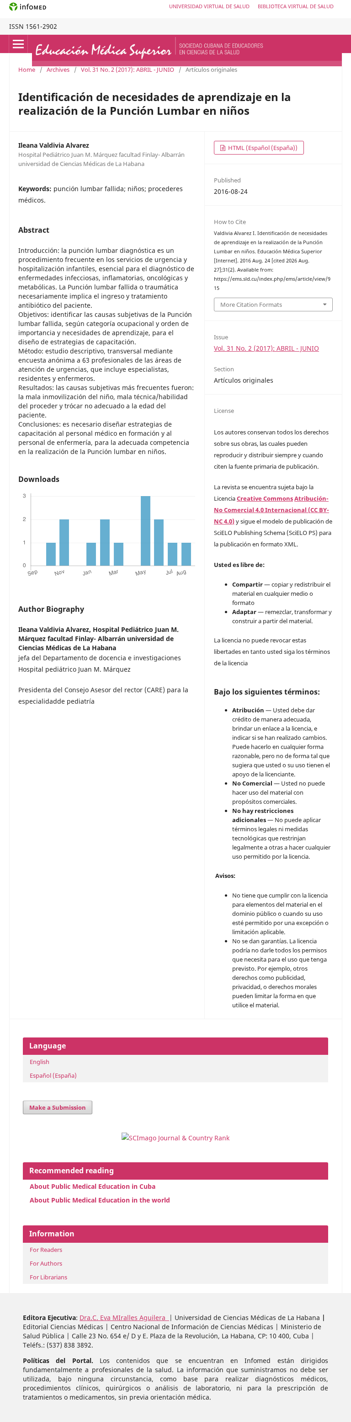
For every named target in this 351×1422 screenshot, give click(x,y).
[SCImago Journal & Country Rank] (175, 1137)
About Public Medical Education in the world (100, 1200)
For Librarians (48, 1277)
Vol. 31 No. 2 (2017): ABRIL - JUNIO (127, 69)
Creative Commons (265, 498)
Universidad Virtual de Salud (209, 6)
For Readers (46, 1250)
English (39, 1062)
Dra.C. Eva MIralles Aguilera (124, 1317)
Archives (58, 69)
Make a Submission (57, 1107)
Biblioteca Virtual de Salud (296, 6)
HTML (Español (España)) (262, 148)
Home (26, 69)
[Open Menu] (18, 44)
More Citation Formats (251, 304)
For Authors (46, 1263)
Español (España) (53, 1075)
